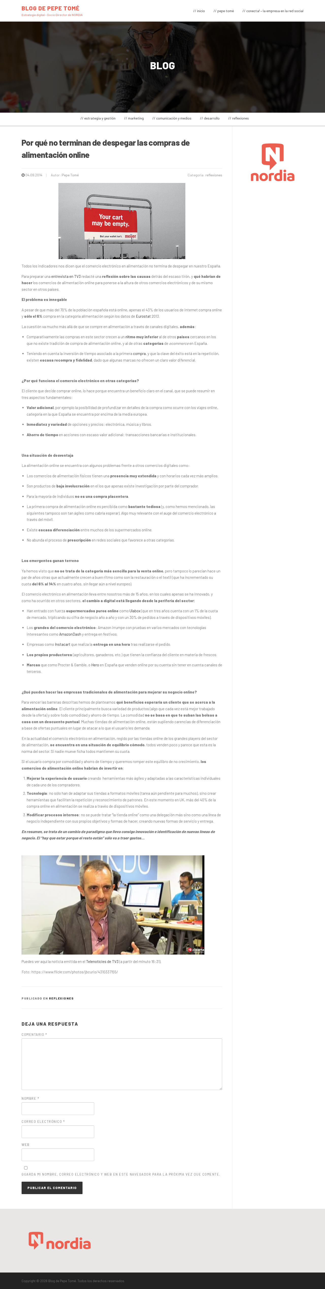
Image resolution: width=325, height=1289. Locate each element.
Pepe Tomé (70, 175)
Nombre (30, 1098)
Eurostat (143, 316)
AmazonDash (70, 634)
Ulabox (134, 610)
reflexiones (213, 175)
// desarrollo (210, 118)
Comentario (34, 1034)
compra (139, 353)
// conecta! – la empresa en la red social (272, 11)
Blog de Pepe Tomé (50, 7)
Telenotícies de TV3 (102, 961)
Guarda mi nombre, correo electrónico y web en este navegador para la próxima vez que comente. (121, 1174)
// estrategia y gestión (98, 118)
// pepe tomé (224, 11)
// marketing (134, 118)
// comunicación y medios (171, 118)
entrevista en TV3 (66, 276)
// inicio (199, 11)
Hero (95, 665)
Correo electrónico (43, 1122)
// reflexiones (238, 118)
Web (26, 1145)
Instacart (62, 644)
